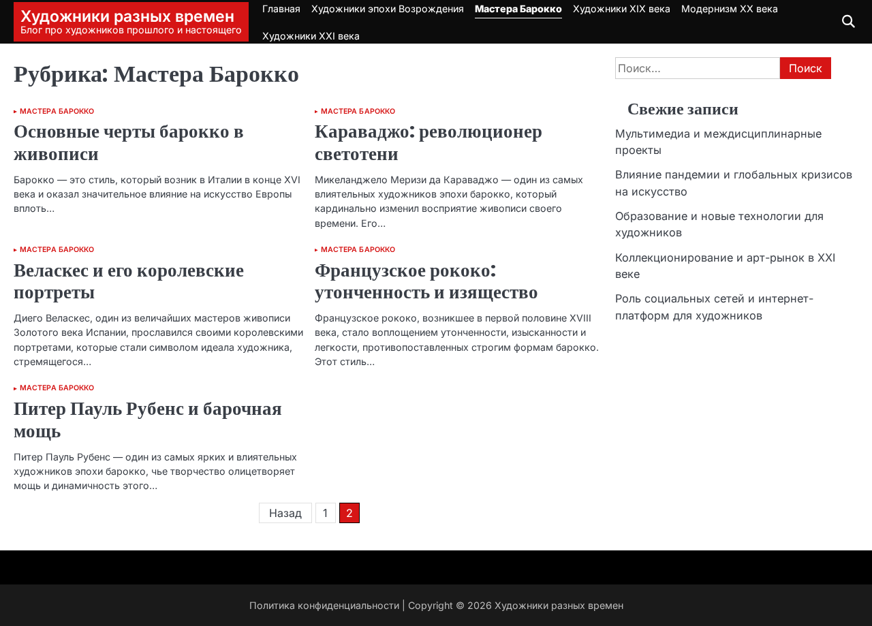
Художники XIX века (621, 8)
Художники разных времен (127, 16)
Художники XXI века (311, 36)
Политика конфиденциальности (324, 605)
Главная (281, 8)
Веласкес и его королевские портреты (129, 281)
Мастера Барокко (518, 8)
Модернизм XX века (729, 8)
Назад (285, 513)
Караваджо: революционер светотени (428, 142)
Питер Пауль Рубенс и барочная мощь (148, 419)
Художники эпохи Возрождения (387, 8)
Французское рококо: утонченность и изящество (426, 281)
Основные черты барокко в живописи (129, 142)
